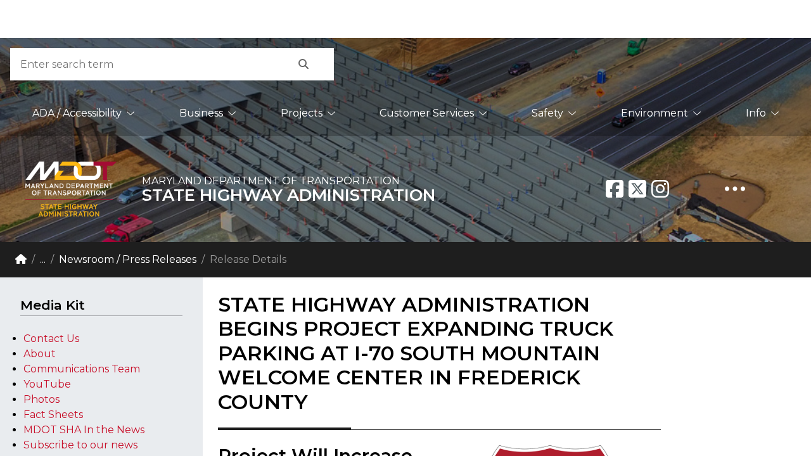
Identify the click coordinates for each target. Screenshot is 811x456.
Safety (547, 113)
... (43, 259)
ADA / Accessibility (77, 113)
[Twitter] (637, 189)
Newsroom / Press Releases (127, 259)
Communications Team (81, 369)
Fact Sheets (53, 414)
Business (201, 113)
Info (756, 113)
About (39, 354)
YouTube (47, 384)
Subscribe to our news (80, 445)
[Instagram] (660, 189)
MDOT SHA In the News (83, 430)
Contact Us (51, 338)
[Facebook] (614, 189)
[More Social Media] (735, 189)
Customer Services (427, 113)
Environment (654, 113)
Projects (301, 113)
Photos (41, 399)
